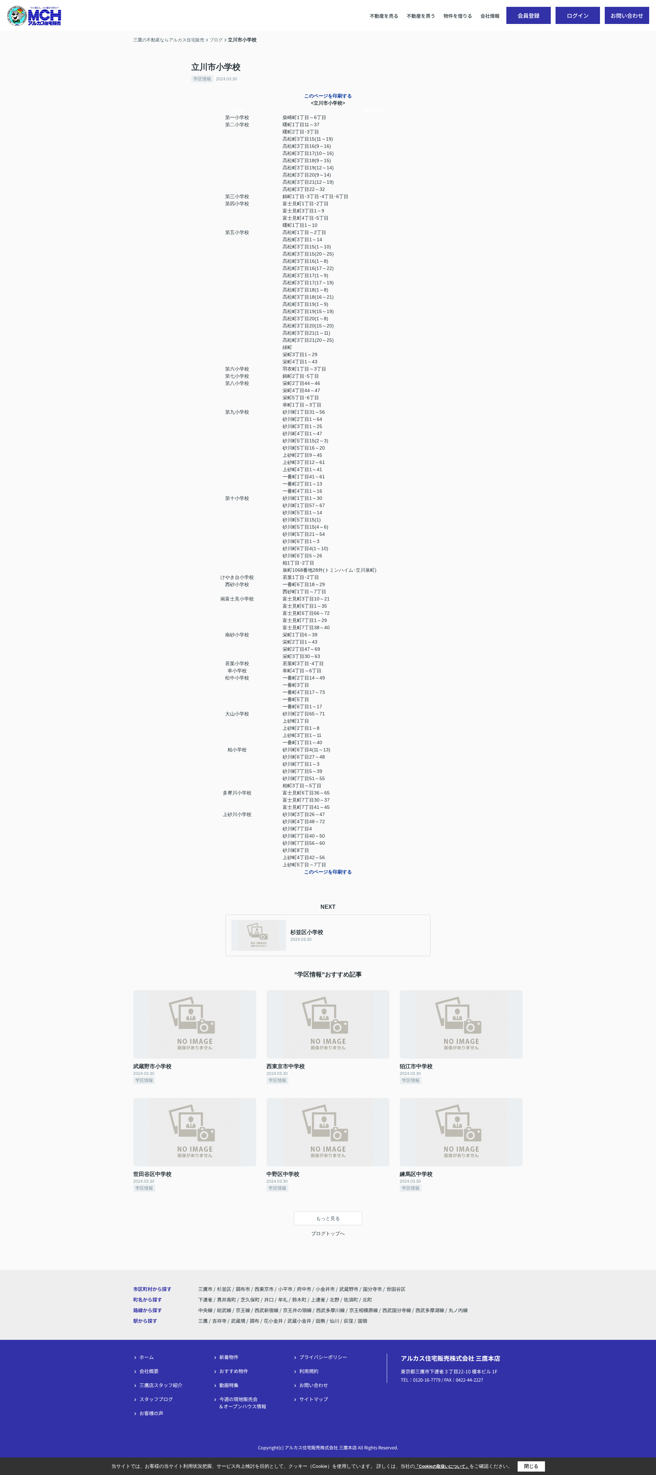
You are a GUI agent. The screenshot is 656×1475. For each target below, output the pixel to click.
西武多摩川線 (331, 1310)
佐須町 (351, 1299)
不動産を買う (421, 15)
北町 (367, 1299)
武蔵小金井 (299, 1320)
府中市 (304, 1288)
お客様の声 (151, 1413)
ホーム (146, 1357)
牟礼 (283, 1299)
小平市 (285, 1288)
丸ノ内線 (458, 1310)
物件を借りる (457, 15)
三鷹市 (205, 1288)
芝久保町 (251, 1299)
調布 (254, 1320)
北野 (335, 1299)
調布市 (243, 1288)
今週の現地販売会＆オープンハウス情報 (242, 1403)
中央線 (206, 1310)
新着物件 (228, 1357)
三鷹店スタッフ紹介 (160, 1385)
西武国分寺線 (397, 1310)
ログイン (578, 15)
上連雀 (318, 1299)
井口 (269, 1299)
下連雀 (206, 1299)
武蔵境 (238, 1320)
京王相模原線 (364, 1310)
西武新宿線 (267, 1310)
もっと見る (328, 1218)
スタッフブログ (156, 1399)
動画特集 (228, 1385)
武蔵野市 (348, 1288)
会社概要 (149, 1371)
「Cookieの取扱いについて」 (442, 1466)
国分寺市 (372, 1288)
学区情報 (202, 78)
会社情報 (490, 15)
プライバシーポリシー (323, 1357)
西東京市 (264, 1288)
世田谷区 (396, 1288)
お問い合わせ (627, 15)
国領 (362, 1320)
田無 (320, 1320)
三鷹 (203, 1320)
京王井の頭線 (298, 1310)
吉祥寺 (219, 1320)
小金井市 (325, 1288)
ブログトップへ (328, 1233)
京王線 (243, 1310)
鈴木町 (300, 1299)
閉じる (531, 1466)
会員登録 (528, 15)
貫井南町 (227, 1299)
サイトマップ (313, 1399)
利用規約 (308, 1371)
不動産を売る (384, 15)
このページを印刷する (328, 96)
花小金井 (273, 1320)
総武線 (224, 1310)
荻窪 (348, 1320)
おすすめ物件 (233, 1371)
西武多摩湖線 (430, 1310)
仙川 (334, 1320)
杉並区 (224, 1288)
